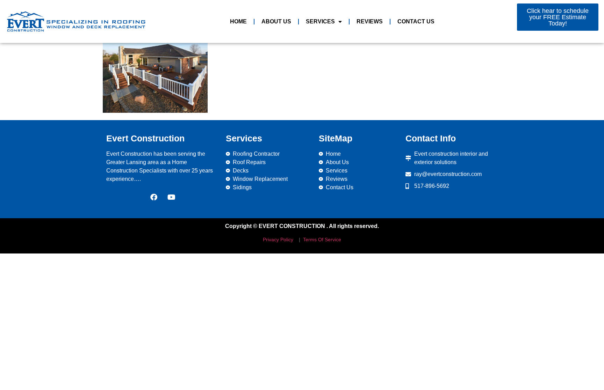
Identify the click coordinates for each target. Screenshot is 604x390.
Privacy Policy (278, 239)
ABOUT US (276, 21)
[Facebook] (154, 197)
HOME (238, 21)
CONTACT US (415, 21)
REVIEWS (370, 21)
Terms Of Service (321, 239)
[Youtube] (171, 197)
